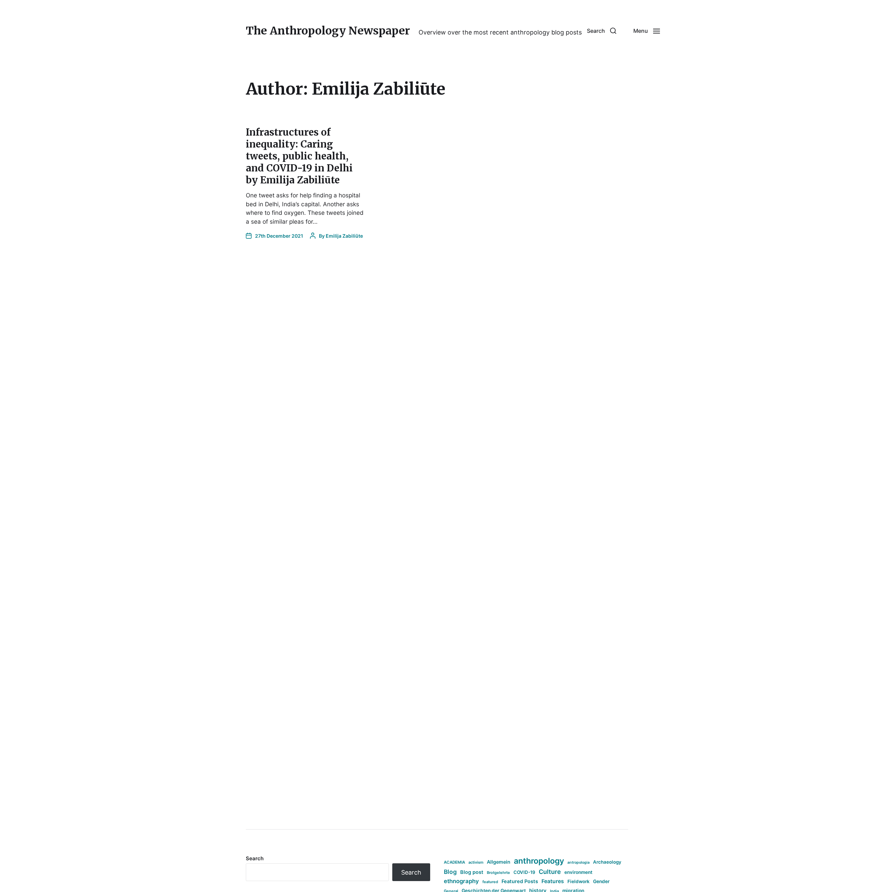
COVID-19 (524, 872)
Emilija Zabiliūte (344, 236)
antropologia (578, 862)
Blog (450, 871)
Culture (550, 871)
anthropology (539, 861)
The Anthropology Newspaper (328, 30)
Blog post (471, 872)
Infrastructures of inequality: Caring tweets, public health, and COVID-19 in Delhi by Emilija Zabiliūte (299, 156)
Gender (601, 881)
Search (255, 858)
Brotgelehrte (498, 872)
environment (578, 872)
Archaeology (607, 862)
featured (490, 881)
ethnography (461, 881)
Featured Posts (520, 881)
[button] (601, 30)
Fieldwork (578, 881)
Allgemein (498, 862)
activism (475, 862)
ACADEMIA (454, 862)
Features (552, 881)
